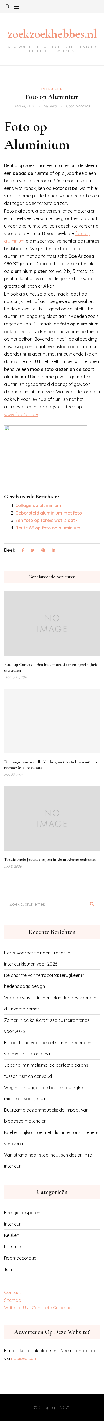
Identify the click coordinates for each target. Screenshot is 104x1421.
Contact (12, 1292)
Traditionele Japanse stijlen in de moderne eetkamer (50, 859)
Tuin (8, 1269)
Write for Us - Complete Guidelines (38, 1307)
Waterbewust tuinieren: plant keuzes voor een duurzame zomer (50, 1003)
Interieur (52, 89)
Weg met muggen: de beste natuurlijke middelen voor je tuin (43, 1093)
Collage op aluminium (38, 505)
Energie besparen (22, 1212)
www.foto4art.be (21, 414)
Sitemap (12, 1300)
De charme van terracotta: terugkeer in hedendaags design (44, 980)
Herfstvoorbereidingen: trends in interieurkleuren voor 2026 (37, 958)
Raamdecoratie (20, 1258)
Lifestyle (12, 1246)
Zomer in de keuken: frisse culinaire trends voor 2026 (47, 1025)
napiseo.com (24, 1358)
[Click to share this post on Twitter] (33, 550)
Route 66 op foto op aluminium (47, 528)
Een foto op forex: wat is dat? (46, 520)
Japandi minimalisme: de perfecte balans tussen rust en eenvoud (46, 1070)
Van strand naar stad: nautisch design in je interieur (48, 1160)
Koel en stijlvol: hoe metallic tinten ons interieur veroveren (51, 1138)
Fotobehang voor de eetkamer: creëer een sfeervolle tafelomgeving (47, 1048)
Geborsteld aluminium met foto (48, 513)
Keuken (11, 1235)
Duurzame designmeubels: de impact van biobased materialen (46, 1115)
